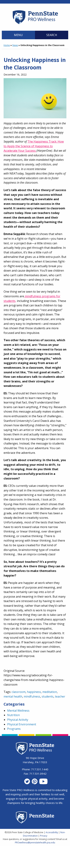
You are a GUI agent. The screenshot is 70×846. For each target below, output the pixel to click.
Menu (18, 35)
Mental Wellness (18, 711)
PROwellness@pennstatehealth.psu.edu (35, 842)
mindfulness (32, 696)
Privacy (43, 835)
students (47, 696)
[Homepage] (35, 24)
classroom (18, 692)
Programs (14, 729)
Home (7, 45)
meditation (49, 692)
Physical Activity (17, 720)
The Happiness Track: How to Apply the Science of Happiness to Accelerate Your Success (34, 146)
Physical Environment (21, 724)
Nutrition (13, 715)
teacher (60, 696)
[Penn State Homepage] (35, 817)
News (15, 45)
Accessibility (52, 832)
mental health (13, 696)
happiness (34, 692)
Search (51, 35)
